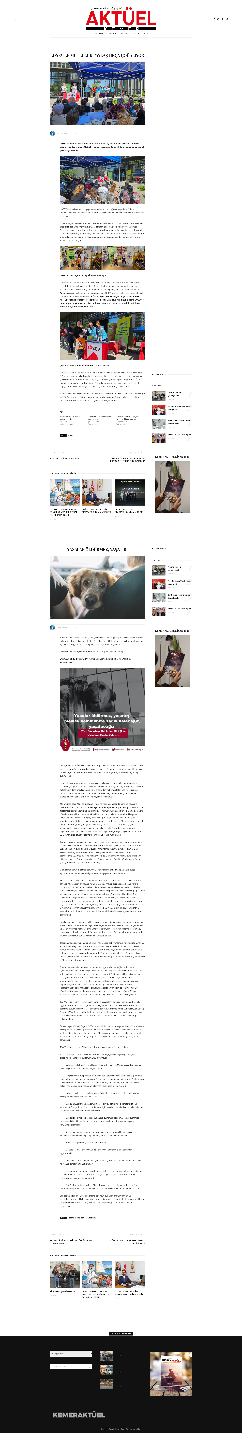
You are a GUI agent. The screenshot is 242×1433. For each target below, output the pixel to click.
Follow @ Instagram (121, 1333)
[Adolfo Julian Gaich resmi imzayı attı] (158, 410)
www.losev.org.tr (114, 393)
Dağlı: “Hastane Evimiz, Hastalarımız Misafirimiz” (97, 510)
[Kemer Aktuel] (80, 1415)
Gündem (112, 34)
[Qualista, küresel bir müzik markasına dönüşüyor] (106, 1383)
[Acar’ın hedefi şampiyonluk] (158, 396)
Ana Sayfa (98, 34)
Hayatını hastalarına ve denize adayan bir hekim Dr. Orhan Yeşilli (63, 512)
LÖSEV (70, 436)
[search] (227, 18)
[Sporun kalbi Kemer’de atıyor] (106, 1369)
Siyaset (124, 34)
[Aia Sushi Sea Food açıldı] (158, 438)
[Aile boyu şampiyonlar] (65, 1274)
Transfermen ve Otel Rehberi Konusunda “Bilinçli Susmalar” (127, 459)
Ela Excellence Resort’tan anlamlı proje (129, 510)
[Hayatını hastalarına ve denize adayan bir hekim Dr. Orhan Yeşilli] (65, 492)
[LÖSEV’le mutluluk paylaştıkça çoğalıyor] (97, 93)
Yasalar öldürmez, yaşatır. (64, 458)
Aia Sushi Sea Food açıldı (179, 434)
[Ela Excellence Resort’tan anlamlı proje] (130, 492)
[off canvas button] (15, 18)
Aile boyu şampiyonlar (62, 1291)
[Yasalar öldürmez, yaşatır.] (97, 587)
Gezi (146, 34)
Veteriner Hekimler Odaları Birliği (82, 1218)
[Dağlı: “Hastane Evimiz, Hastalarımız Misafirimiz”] (97, 492)
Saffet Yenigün (62, 133)
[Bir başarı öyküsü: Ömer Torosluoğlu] (158, 424)
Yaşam (136, 34)
